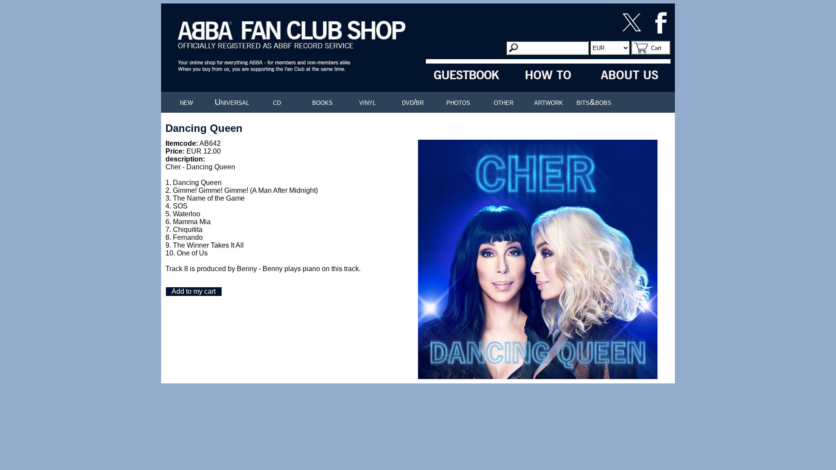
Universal (232, 102)
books (322, 102)
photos (458, 102)
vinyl (367, 102)
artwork (548, 102)
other (503, 102)
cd (277, 102)
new (186, 102)
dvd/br (413, 102)
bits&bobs (593, 102)
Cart (656, 48)
